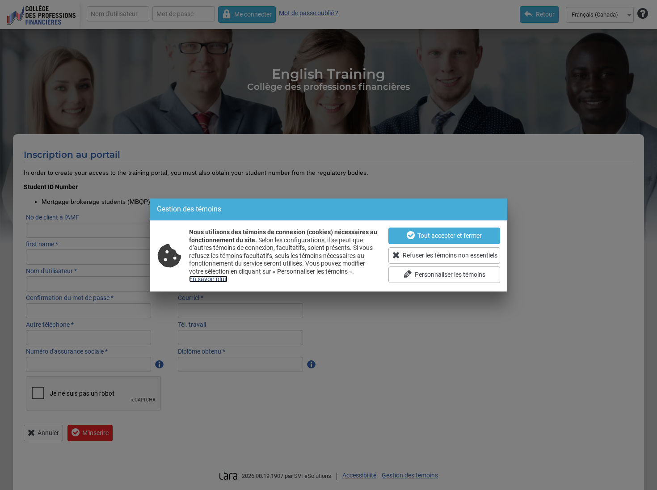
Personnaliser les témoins (450, 274)
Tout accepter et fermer (449, 235)
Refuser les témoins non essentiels (450, 255)
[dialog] (328, 245)
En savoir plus (208, 279)
